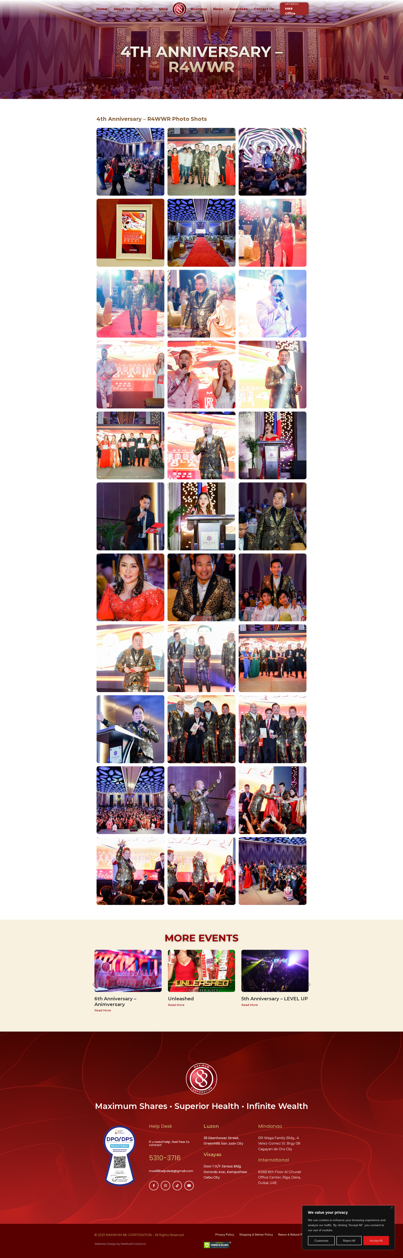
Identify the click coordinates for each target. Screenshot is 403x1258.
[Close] (392, 1208)
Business (199, 9)
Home (102, 9)
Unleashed (181, 999)
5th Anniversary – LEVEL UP (274, 999)
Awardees (238, 9)
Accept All (376, 1240)
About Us (122, 9)
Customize (321, 1240)
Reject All (349, 1240)
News (218, 9)
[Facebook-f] (153, 1185)
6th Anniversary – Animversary (115, 1001)
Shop (163, 9)
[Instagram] (165, 1185)
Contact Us (264, 9)
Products (144, 9)
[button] (94, 984)
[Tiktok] (177, 1185)
